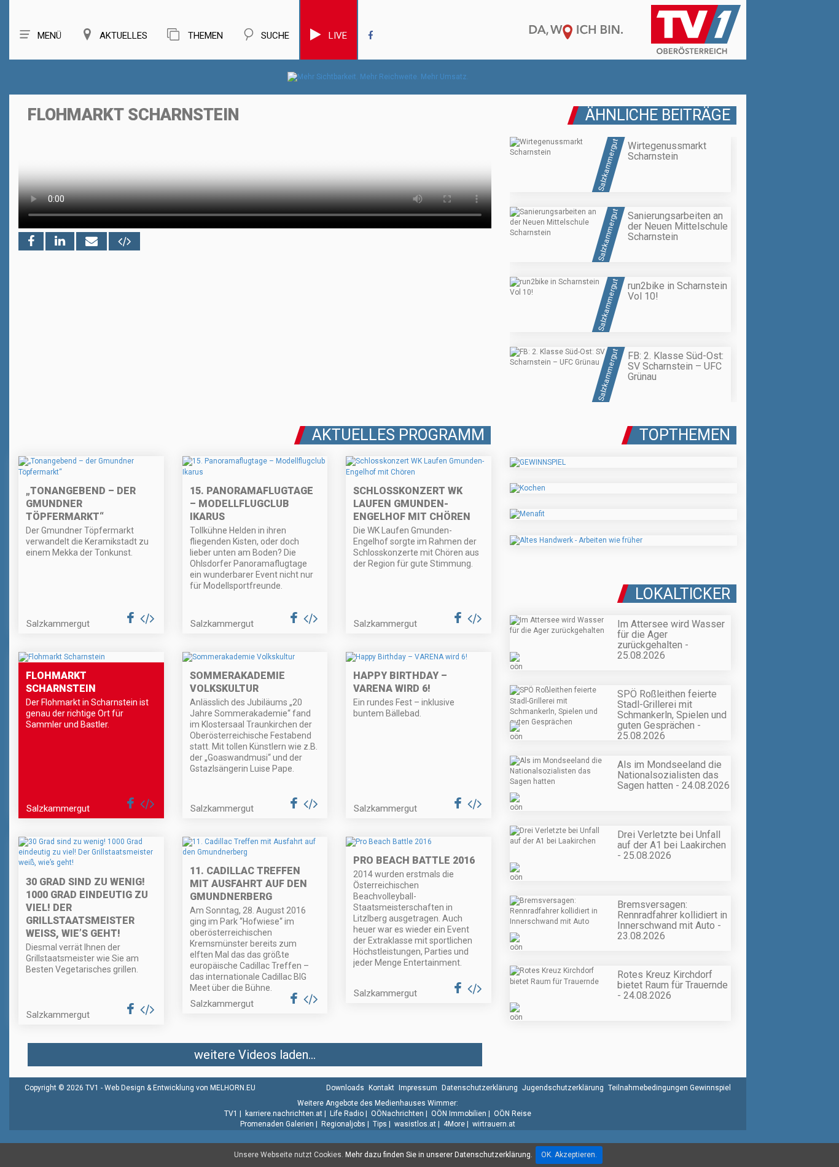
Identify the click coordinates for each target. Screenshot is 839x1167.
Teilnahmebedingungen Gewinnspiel (669, 1088)
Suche (275, 35)
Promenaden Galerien (277, 1124)
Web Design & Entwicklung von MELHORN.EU (180, 1088)
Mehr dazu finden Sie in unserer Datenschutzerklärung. (439, 1154)
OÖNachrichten (397, 1113)
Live (338, 35)
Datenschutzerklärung (480, 1088)
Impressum (418, 1088)
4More (454, 1124)
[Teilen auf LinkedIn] (59, 241)
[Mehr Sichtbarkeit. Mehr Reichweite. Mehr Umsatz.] (378, 76)
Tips (380, 1124)
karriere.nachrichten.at (283, 1113)
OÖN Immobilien (458, 1113)
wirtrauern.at (493, 1124)
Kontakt (381, 1088)
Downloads (345, 1088)
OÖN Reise (512, 1113)
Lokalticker (682, 594)
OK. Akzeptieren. (569, 1154)
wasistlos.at (415, 1124)
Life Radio (347, 1113)
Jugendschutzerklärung (563, 1088)
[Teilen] (91, 241)
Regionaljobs (343, 1124)
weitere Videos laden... (255, 1054)
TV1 (231, 1113)
